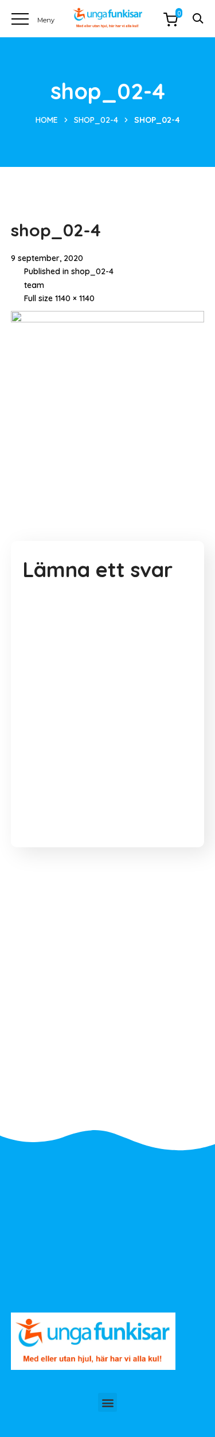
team (34, 285)
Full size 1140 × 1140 (59, 298)
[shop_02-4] (108, 319)
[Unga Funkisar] (107, 18)
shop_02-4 (96, 120)
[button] (107, 1402)
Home (47, 120)
